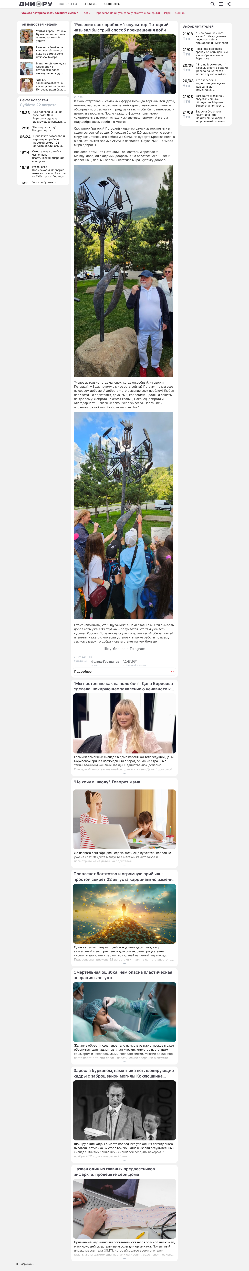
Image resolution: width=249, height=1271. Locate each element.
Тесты (86, 13)
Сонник (180, 13)
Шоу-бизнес (67, 4)
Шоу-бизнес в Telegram (124, 649)
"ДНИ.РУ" (130, 661)
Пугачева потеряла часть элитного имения (48, 13)
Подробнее (83, 671)
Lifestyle (91, 4)
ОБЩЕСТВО (112, 4)
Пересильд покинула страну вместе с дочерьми (127, 13)
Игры (167, 13)
